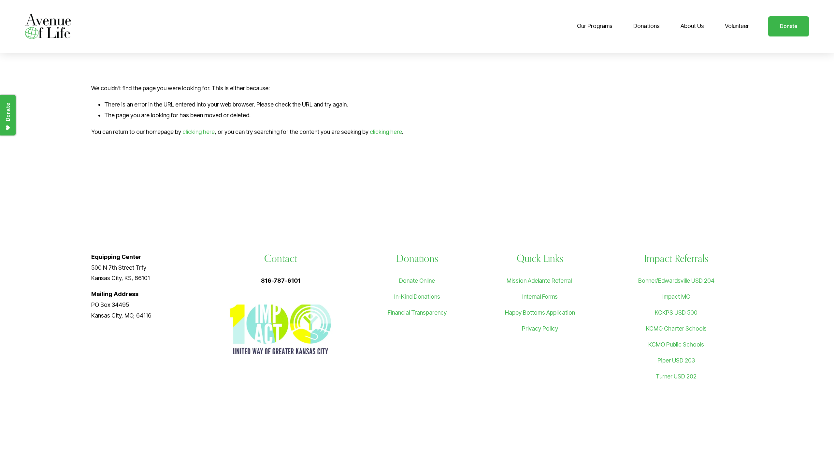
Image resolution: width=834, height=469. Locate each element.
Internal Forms (540, 296)
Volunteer (737, 25)
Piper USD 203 (676, 360)
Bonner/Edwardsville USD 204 (676, 280)
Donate (788, 26)
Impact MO (676, 296)
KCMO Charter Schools (676, 328)
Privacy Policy (540, 328)
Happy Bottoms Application (540, 312)
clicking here (198, 131)
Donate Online (417, 280)
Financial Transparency (417, 312)
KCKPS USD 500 (676, 312)
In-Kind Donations (417, 296)
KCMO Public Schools (676, 344)
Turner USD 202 (676, 376)
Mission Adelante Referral (539, 280)
